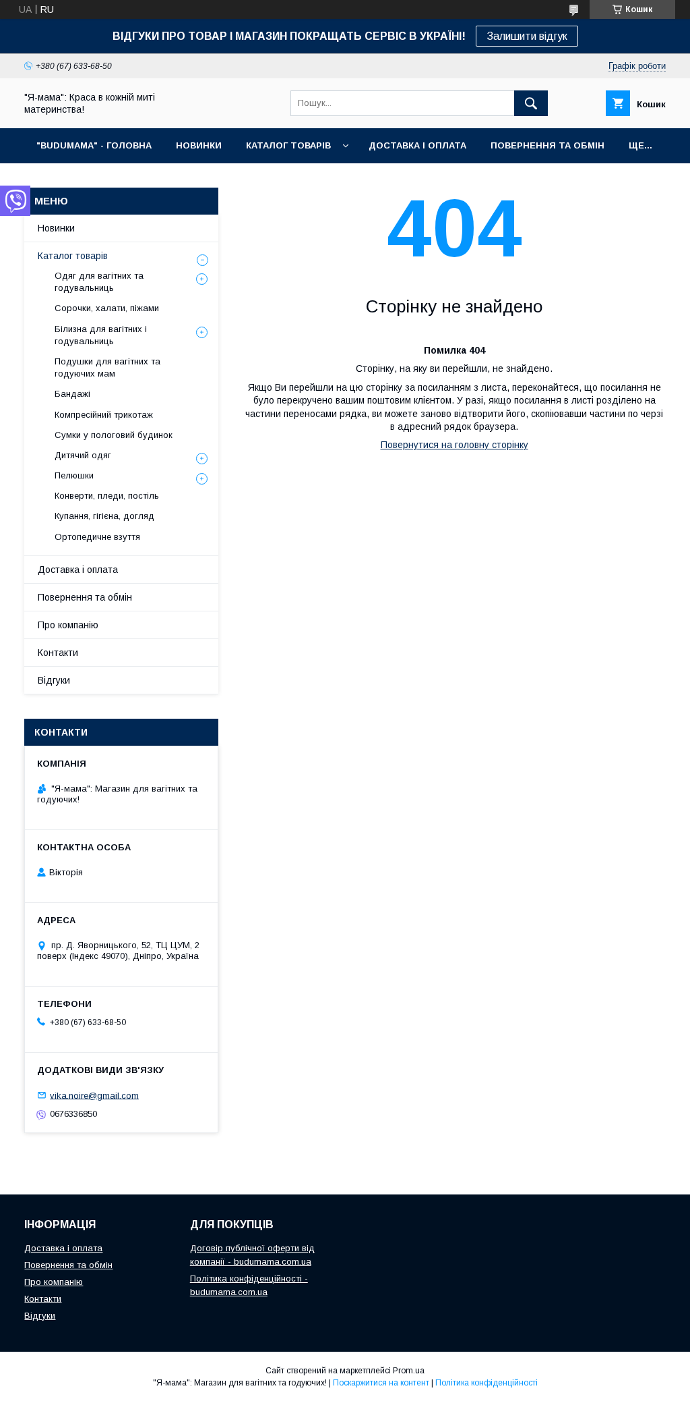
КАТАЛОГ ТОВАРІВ (288, 145)
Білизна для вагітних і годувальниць (101, 335)
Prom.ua (409, 1370)
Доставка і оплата (78, 569)
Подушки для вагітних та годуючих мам (107, 367)
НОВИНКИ (199, 145)
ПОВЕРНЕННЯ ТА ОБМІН (547, 145)
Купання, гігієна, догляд (104, 516)
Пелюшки (74, 475)
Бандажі (72, 394)
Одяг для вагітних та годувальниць (99, 282)
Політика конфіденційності (486, 1383)
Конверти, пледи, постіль (107, 496)
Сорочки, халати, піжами (107, 308)
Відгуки (54, 680)
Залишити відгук (527, 36)
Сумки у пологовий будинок (113, 435)
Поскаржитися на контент (381, 1383)
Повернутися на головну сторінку (454, 444)
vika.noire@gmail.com (94, 1095)
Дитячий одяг (83, 455)
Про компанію (68, 625)
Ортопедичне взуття (97, 537)
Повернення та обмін (85, 597)
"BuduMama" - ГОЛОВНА (94, 145)
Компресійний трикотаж (104, 415)
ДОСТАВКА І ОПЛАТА (417, 145)
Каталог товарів (73, 255)
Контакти (58, 652)
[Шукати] (531, 103)
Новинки (56, 228)
